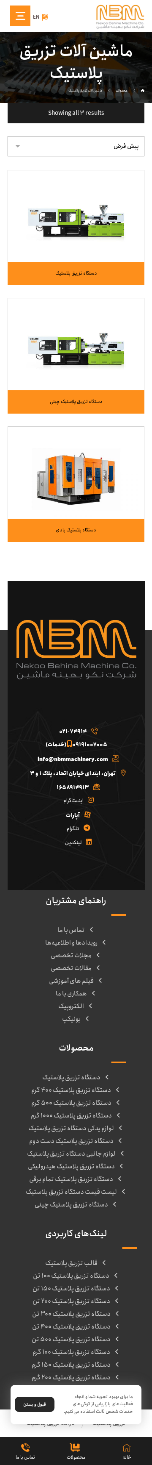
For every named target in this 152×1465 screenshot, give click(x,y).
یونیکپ (71, 1019)
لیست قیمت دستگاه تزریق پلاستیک (71, 1192)
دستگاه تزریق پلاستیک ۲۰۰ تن (71, 1301)
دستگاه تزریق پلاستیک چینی (71, 1205)
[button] (76, 730)
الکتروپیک (71, 1006)
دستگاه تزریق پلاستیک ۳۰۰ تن (71, 1314)
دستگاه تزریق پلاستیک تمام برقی (71, 1179)
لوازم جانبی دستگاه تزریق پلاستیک (71, 1154)
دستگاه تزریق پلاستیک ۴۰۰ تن (71, 1327)
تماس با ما (71, 930)
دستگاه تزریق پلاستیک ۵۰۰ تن (71, 1339)
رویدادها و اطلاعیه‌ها (71, 943)
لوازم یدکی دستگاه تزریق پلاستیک (71, 1128)
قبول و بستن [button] (34, 1404)
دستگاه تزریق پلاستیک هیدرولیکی (71, 1167)
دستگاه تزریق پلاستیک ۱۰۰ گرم (71, 1352)
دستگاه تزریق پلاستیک (71, 1078)
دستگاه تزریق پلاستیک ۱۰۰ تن (71, 1276)
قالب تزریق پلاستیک (71, 1263)
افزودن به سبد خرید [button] (71, 240)
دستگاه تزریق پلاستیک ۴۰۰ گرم (71, 1090)
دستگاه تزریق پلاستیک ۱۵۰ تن (71, 1289)
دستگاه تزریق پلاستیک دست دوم (71, 1141)
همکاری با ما (71, 994)
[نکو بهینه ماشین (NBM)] (142, 91)
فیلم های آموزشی (71, 981)
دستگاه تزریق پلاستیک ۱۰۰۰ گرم (71, 1116)
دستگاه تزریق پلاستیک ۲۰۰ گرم (71, 1378)
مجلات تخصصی (71, 956)
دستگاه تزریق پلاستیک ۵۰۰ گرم (71, 1103)
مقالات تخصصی (71, 968)
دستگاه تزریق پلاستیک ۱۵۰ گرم (71, 1365)
